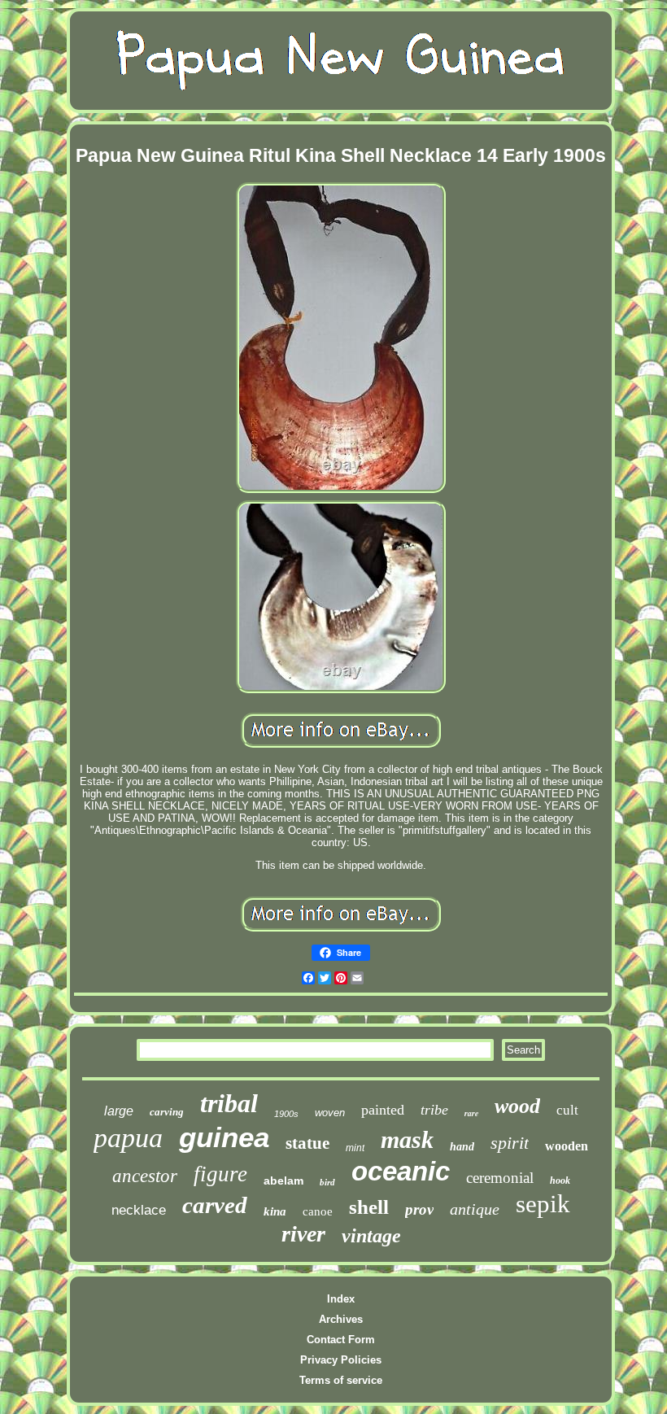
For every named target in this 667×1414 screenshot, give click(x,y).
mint (355, 1148)
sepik (543, 1203)
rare (471, 1113)
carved (214, 1205)
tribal (229, 1103)
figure (220, 1174)
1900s (286, 1114)
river (303, 1233)
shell (369, 1207)
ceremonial (500, 1177)
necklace (138, 1210)
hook (560, 1180)
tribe (434, 1110)
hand (462, 1147)
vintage (371, 1235)
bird (327, 1182)
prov (419, 1209)
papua (128, 1138)
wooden (566, 1146)
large (118, 1111)
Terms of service (340, 1380)
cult (567, 1110)
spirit (509, 1143)
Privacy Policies (340, 1360)
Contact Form (341, 1339)
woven (330, 1112)
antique (474, 1209)
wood (517, 1106)
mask (407, 1139)
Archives (341, 1319)
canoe (318, 1211)
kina (275, 1211)
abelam (283, 1180)
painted (382, 1110)
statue (307, 1143)
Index (341, 1299)
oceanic (400, 1171)
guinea (224, 1137)
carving (167, 1112)
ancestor (144, 1176)
